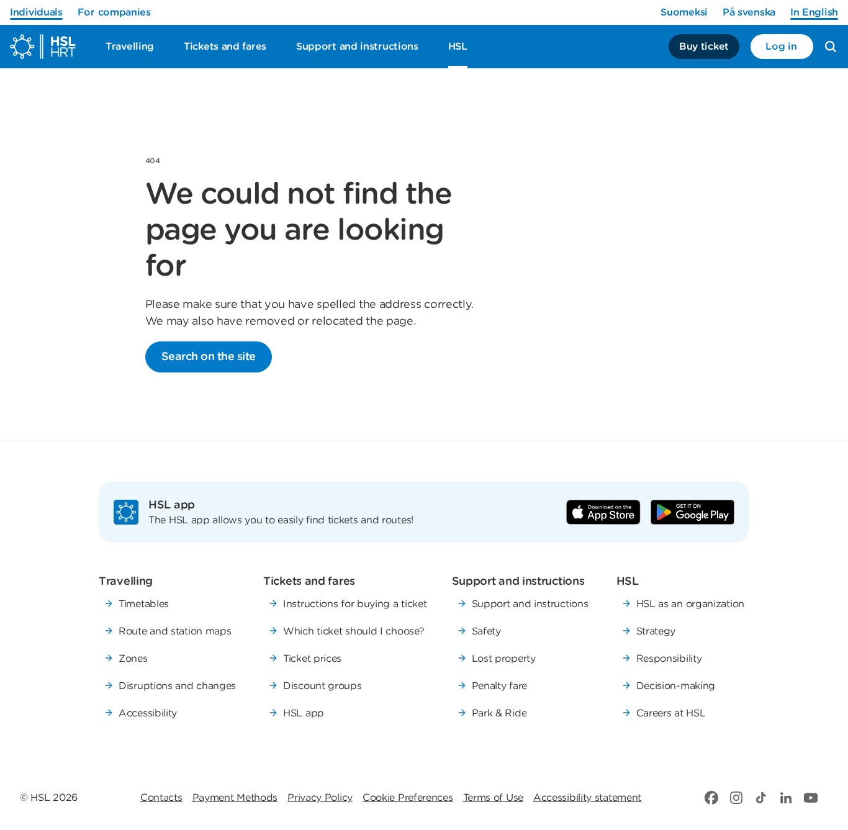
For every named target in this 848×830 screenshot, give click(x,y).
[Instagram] (736, 797)
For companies (114, 12)
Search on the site (208, 356)
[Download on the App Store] (603, 512)
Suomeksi (684, 12)
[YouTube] (810, 797)
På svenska (749, 12)
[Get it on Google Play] (692, 512)
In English (814, 12)
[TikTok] (761, 797)
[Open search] (830, 46)
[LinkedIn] (786, 797)
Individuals (36, 12)
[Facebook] (711, 797)
